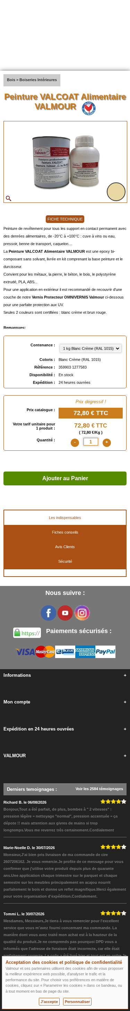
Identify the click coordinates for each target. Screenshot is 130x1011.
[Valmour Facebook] (48, 613)
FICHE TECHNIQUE (65, 219)
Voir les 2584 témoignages (99, 789)
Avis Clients (65, 547)
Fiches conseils (65, 532)
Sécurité (65, 561)
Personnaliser (77, 1002)
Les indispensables (65, 518)
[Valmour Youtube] (65, 613)
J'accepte (49, 1002)
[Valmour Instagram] (81, 613)
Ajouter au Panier (65, 478)
